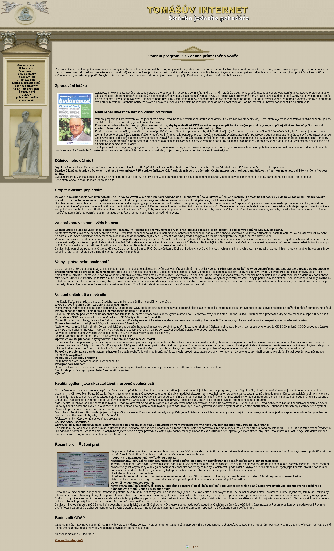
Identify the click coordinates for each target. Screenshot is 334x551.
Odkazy (26, 94)
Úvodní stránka (26, 65)
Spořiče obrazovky (26, 85)
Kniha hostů (26, 100)
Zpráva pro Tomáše (26, 97)
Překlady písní (26, 91)
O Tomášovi (26, 68)
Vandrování (26, 70)
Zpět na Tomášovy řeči (69, 540)
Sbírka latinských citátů (26, 82)
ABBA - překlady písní (26, 88)
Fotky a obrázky (26, 73)
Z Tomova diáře (26, 79)
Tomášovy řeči (26, 76)
